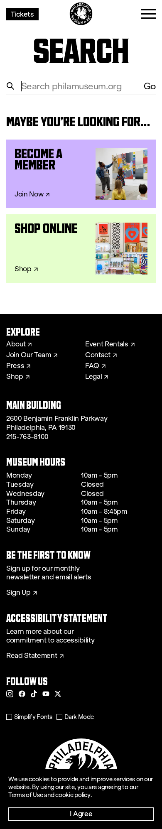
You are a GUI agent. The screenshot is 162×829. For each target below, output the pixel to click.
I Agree (81, 813)
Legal (93, 376)
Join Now (29, 194)
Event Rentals (106, 344)
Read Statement (31, 655)
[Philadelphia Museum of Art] (81, 13)
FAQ (92, 366)
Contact (97, 355)
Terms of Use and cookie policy (49, 795)
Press (15, 366)
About (15, 344)
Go (150, 86)
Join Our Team (28, 355)
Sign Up (18, 592)
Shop (23, 269)
